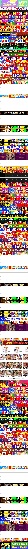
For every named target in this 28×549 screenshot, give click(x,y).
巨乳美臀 (17, 175)
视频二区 (2, 175)
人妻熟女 (21, 175)
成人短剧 (17, 182)
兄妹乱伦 (12, 182)
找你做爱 (17, 176)
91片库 (21, 179)
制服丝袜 (26, 175)
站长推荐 (2, 176)
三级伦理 (7, 175)
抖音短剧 (7, 179)
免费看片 (2, 182)
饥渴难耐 (12, 176)
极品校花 (21, 182)
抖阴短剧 (26, 182)
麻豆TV (12, 179)
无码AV (2, 179)
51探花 (17, 179)
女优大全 (26, 179)
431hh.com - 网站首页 (6, 10)
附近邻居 (7, 176)
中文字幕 (12, 175)
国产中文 (7, 182)
